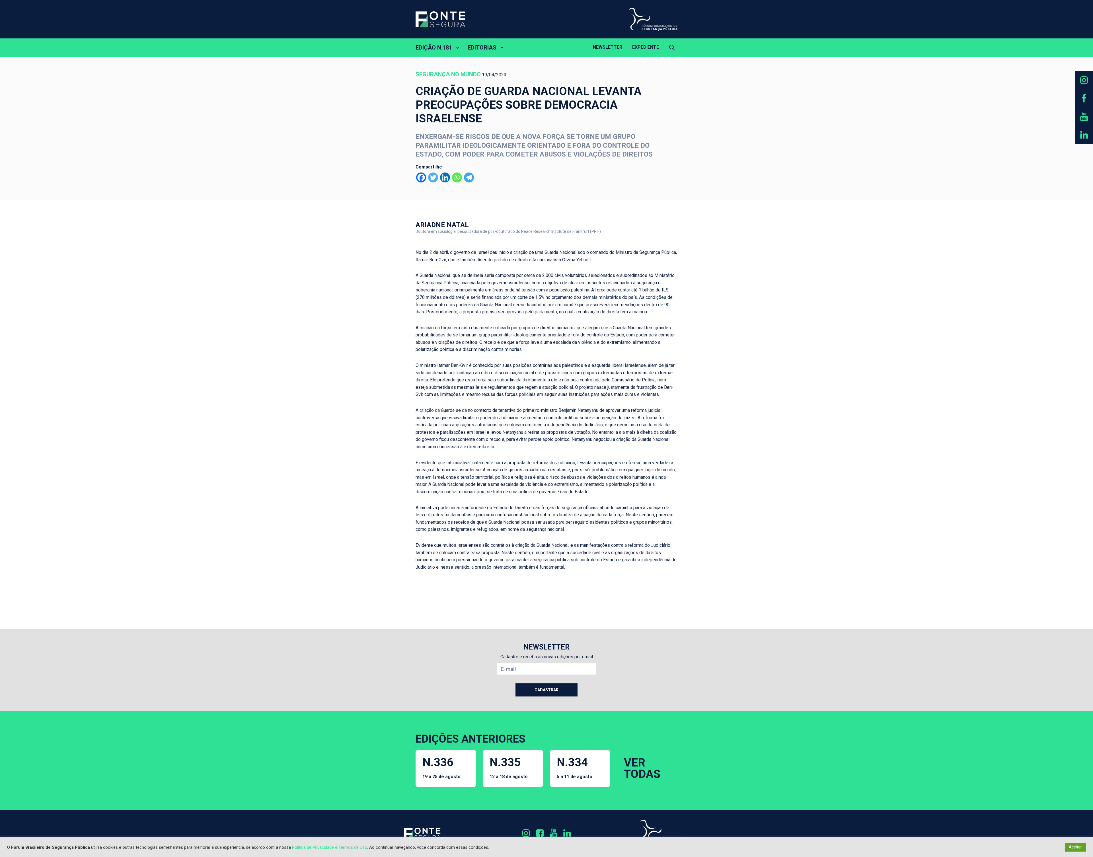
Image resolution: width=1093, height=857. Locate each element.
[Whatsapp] (457, 177)
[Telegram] (469, 177)
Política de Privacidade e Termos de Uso (329, 847)
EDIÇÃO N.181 (434, 47)
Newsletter (607, 47)
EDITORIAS (482, 47)
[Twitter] (433, 177)
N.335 (509, 767)
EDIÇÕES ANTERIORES (470, 739)
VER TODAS (642, 768)
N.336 (441, 767)
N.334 (574, 767)
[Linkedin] (445, 177)
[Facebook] (421, 177)
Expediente (645, 47)
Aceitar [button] (1075, 847)
